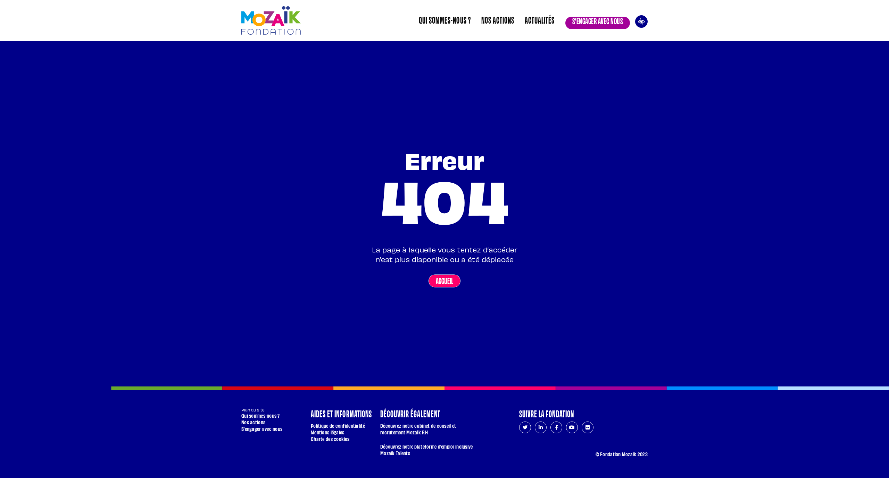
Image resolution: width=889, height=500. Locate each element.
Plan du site (253, 410)
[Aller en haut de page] (639, 467)
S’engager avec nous (597, 20)
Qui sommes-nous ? (445, 19)
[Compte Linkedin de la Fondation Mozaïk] (541, 427)
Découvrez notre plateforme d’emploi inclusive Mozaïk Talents (426, 449)
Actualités (540, 19)
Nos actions (497, 19)
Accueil (444, 280)
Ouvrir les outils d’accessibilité (641, 20)
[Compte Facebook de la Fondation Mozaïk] (556, 427)
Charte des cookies (330, 438)
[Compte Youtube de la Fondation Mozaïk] (572, 427)
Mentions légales (327, 432)
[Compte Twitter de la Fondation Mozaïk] (525, 427)
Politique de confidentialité (338, 425)
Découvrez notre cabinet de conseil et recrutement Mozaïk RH (418, 428)
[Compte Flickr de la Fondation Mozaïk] (587, 427)
